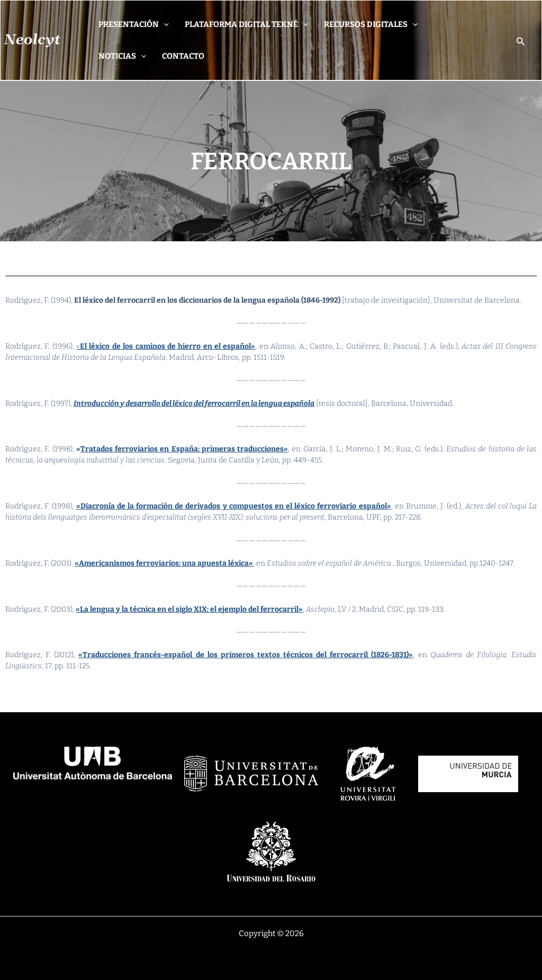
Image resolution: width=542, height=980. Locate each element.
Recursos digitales (366, 24)
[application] (164, 24)
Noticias (117, 56)
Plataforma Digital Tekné (241, 24)
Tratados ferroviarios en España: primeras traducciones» (184, 448)
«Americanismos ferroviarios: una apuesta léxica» (164, 563)
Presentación (128, 24)
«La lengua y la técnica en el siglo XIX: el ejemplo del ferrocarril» (189, 609)
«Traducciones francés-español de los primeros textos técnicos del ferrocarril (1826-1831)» (245, 654)
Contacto (183, 56)
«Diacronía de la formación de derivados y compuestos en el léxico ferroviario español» (233, 506)
